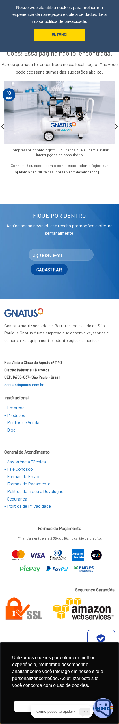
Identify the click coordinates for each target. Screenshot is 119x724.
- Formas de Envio (21, 476)
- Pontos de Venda (21, 422)
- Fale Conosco (18, 469)
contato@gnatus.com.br (24, 384)
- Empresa (14, 407)
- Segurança (15, 498)
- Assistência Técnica (25, 461)
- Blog (10, 429)
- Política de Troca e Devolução (34, 491)
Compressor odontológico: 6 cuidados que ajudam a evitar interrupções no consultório (59, 152)
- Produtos (14, 415)
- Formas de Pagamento (27, 483)
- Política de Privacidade (27, 506)
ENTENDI (59, 35)
